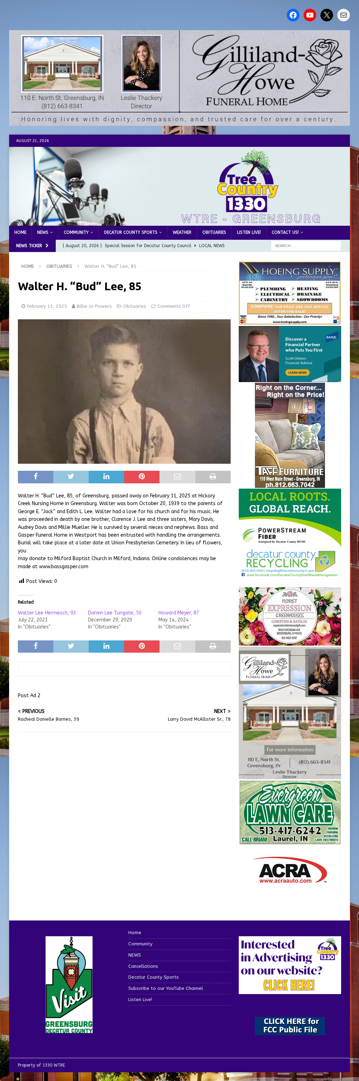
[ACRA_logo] (290, 880)
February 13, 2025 (47, 306)
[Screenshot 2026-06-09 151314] (290, 573)
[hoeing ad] (290, 321)
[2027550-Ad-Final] (290, 378)
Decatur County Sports (130, 232)
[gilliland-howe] (290, 775)
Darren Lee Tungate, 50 (115, 613)
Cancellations (143, 966)
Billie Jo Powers (94, 306)
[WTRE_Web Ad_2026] (290, 543)
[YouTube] (310, 15)
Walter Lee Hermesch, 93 (47, 613)
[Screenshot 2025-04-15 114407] (290, 841)
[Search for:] (306, 246)
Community (76, 232)
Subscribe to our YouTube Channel (165, 988)
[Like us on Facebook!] (293, 15)
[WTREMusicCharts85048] (290, 641)
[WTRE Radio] (179, 222)
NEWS (42, 232)
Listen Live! (249, 232)
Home (20, 232)
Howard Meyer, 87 (178, 613)
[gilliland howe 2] (179, 122)
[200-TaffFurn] (290, 484)
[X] (326, 15)
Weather (182, 232)
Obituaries (214, 232)
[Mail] (343, 15)
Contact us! (285, 232)
